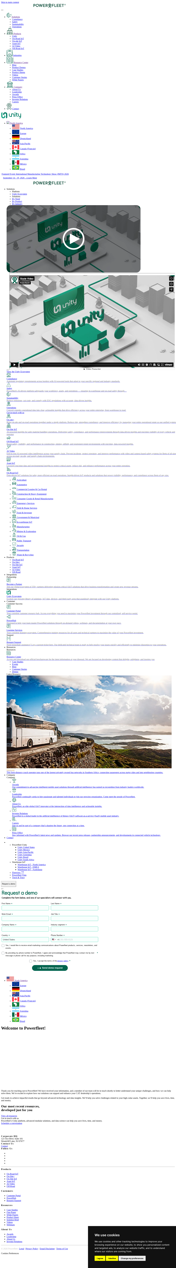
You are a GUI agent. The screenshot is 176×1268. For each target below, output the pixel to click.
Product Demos (19, 67)
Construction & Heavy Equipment (31, 494)
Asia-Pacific (24, 143)
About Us (16, 89)
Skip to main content (10, 2)
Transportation (22, 550)
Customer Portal (14, 1195)
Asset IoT (16, 43)
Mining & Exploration (26, 531)
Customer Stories (19, 77)
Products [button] (10, 557)
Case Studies (17, 70)
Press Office (17, 97)
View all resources (9, 1116)
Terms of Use (62, 1249)
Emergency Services (25, 503)
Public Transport (23, 541)
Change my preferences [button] (132, 1258)
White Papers (18, 80)
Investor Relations (20, 99)
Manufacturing (23, 527)
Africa (22, 154)
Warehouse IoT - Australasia (30, 869)
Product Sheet (13, 1217)
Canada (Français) (27, 149)
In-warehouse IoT (24, 522)
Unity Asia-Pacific (26, 852)
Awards (15, 94)
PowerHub (11, 1198)
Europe (22, 133)
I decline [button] (112, 1258)
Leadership (17, 92)
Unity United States (26, 847)
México (23, 164)
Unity (14, 36)
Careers (15, 102)
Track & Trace (18, 877)
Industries (17, 55)
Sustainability (18, 24)
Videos (15, 75)
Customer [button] (11, 601)
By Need (16, 199)
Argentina (23, 159)
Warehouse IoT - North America (32, 864)
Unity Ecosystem (19, 194)
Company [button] (11, 775)
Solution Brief (13, 1220)
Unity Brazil (23, 857)
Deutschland (25, 138)
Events (15, 664)
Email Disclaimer (47, 1249)
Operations (17, 27)
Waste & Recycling (25, 555)
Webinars (11, 1225)
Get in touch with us (15, 412)
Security (20, 545)
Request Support (14, 1200)
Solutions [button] (11, 189)
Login (9, 842)
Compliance (17, 19)
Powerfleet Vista (19, 875)
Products (17, 33)
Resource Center (20, 62)
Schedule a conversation (11, 1123)
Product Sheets (18, 72)
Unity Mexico (24, 850)
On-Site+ (16, 562)
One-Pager (11, 1212)
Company (17, 87)
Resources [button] (11, 647)
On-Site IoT (17, 565)
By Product (17, 201)
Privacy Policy (32, 1249)
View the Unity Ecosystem (18, 371)
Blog (14, 65)
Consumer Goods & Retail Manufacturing (34, 499)
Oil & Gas (21, 536)
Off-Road (16, 572)
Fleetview (18, 872)
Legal (21, 1249)
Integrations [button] (12, 574)
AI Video (16, 46)
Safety (15, 22)
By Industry (17, 204)
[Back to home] (33, 7)
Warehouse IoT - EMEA (28, 867)
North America (26, 128)
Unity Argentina (25, 855)
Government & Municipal (27, 517)
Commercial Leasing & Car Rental (31, 489)
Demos (15, 672)
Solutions (15, 17)
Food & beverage (24, 513)
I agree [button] (100, 1258)
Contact (15, 109)
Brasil (22, 169)
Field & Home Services (26, 508)
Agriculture (21, 480)
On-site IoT (17, 41)
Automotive (21, 484)
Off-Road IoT (18, 48)
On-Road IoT (18, 38)
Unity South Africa (26, 859)
